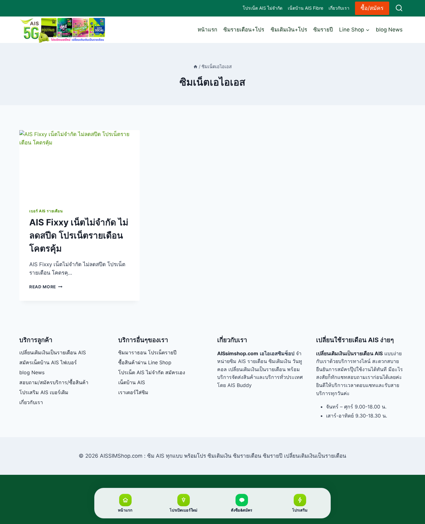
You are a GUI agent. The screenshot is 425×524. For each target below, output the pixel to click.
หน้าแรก (207, 29)
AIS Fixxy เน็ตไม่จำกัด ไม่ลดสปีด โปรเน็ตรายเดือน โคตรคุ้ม (78, 235)
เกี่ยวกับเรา (339, 8)
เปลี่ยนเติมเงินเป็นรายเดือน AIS (52, 352)
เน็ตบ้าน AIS (131, 382)
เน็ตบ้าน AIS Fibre (305, 8)
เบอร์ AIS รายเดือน (46, 211)
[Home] (195, 66)
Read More (46, 286)
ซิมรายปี (323, 29)
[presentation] (79, 164)
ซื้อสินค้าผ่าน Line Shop (144, 362)
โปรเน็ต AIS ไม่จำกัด (263, 8)
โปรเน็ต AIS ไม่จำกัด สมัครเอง (151, 372)
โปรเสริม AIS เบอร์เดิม (43, 392)
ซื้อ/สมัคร (372, 8)
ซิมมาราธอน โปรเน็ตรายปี (147, 352)
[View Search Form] (399, 8)
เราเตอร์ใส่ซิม (133, 392)
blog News (389, 29)
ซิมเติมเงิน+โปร (289, 29)
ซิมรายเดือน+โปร (243, 29)
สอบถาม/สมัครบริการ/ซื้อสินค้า (53, 382)
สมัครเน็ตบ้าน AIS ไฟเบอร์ (48, 362)
